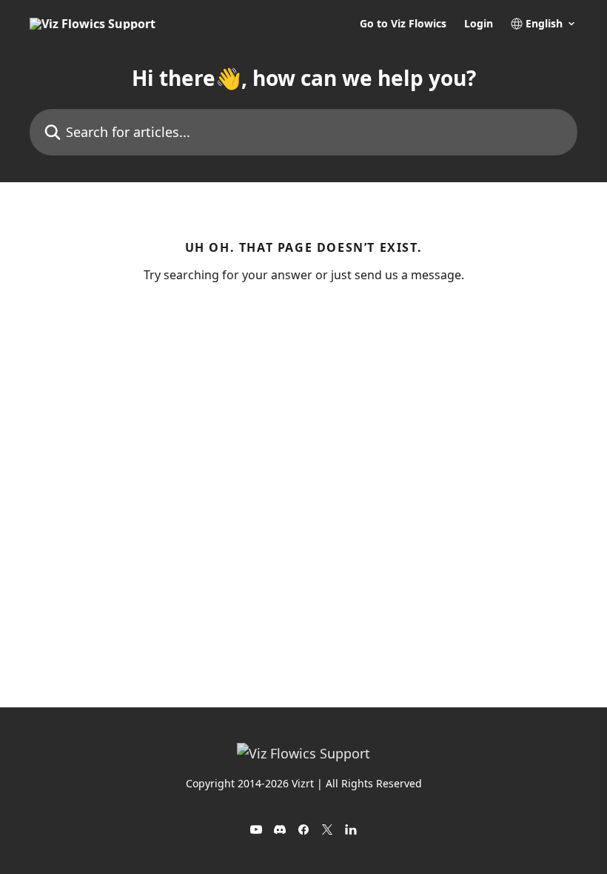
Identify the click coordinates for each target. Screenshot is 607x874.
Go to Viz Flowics (403, 24)
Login (478, 24)
